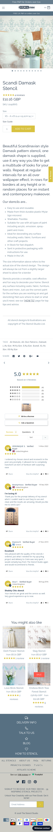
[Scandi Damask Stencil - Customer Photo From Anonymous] (26, 407)
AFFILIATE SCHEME (26, 770)
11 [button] (40, 71)
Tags (5, 342)
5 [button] (23, 71)
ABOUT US (24, 761)
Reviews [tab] (9, 432)
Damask (42, 342)
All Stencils (15, 342)
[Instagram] (29, 781)
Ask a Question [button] (27, 423)
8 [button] (32, 71)
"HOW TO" (29, 300)
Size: (5, 111)
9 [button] (35, 71)
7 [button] (29, 71)
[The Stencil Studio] (26, 8)
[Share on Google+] (31, 356)
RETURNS (46, 761)
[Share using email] (38, 356)
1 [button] (12, 71)
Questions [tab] (26, 432)
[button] (42, 474)
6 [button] (26, 71)
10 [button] (38, 71)
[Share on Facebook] (14, 356)
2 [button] (15, 71)
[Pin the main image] (24, 356)
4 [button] (20, 71)
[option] (26, 42)
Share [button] (10, 474)
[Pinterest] (35, 781)
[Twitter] (17, 781)
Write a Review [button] (27, 416)
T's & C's (38, 765)
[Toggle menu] (3, 7)
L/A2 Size (7, 346)
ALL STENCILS (9, 761)
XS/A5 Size (12, 349)
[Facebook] (23, 781)
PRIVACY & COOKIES (21, 765)
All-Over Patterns (29, 342)
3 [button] (18, 71)
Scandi (36, 346)
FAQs (35, 761)
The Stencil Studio (30, 813)
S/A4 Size (27, 346)
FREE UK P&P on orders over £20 (26, 13)
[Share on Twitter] (19, 356)
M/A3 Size (17, 346)
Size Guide (8, 121)
